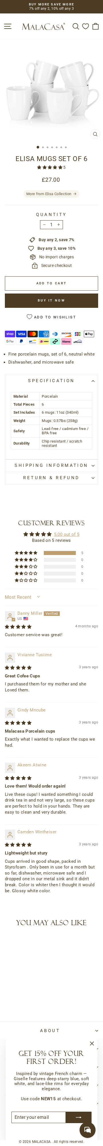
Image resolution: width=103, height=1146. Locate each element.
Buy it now (51, 300)
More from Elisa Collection (49, 194)
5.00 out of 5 (67, 534)
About (50, 1030)
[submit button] (79, 1117)
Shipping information (51, 465)
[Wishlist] (85, 26)
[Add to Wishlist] (12, 942)
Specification (51, 380)
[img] (18, 626)
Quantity (51, 214)
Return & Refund (51, 477)
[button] (50, 167)
